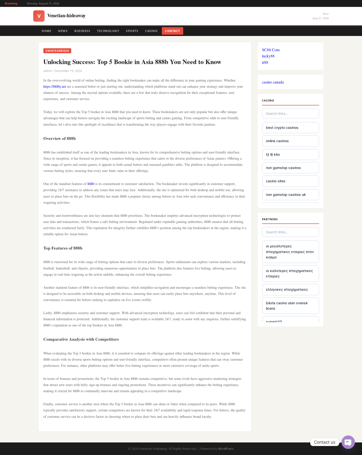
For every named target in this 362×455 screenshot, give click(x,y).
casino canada (273, 81)
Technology (108, 31)
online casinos (277, 141)
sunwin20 (274, 322)
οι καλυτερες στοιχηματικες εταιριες (289, 273)
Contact (172, 31)
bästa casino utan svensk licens (287, 305)
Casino (151, 31)
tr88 (265, 62)
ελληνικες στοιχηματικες (287, 289)
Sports (132, 31)
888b (90, 183)
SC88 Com (271, 49)
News (62, 31)
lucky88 (268, 55)
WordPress (226, 449)
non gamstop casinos (283, 168)
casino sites (275, 181)
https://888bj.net (54, 86)
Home (46, 31)
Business (82, 31)
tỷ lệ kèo (273, 154)
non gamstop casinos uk (286, 194)
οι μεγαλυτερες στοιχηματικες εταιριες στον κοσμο (290, 251)
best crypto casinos (282, 127)
